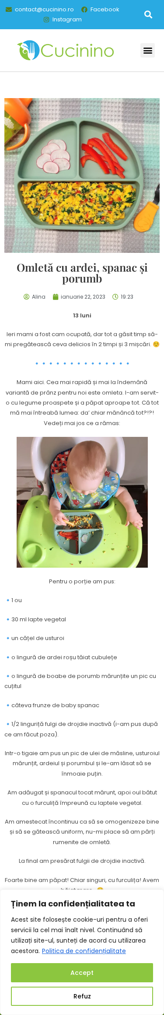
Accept (82, 972)
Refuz (82, 996)
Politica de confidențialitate (84, 951)
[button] (148, 14)
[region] (82, 952)
